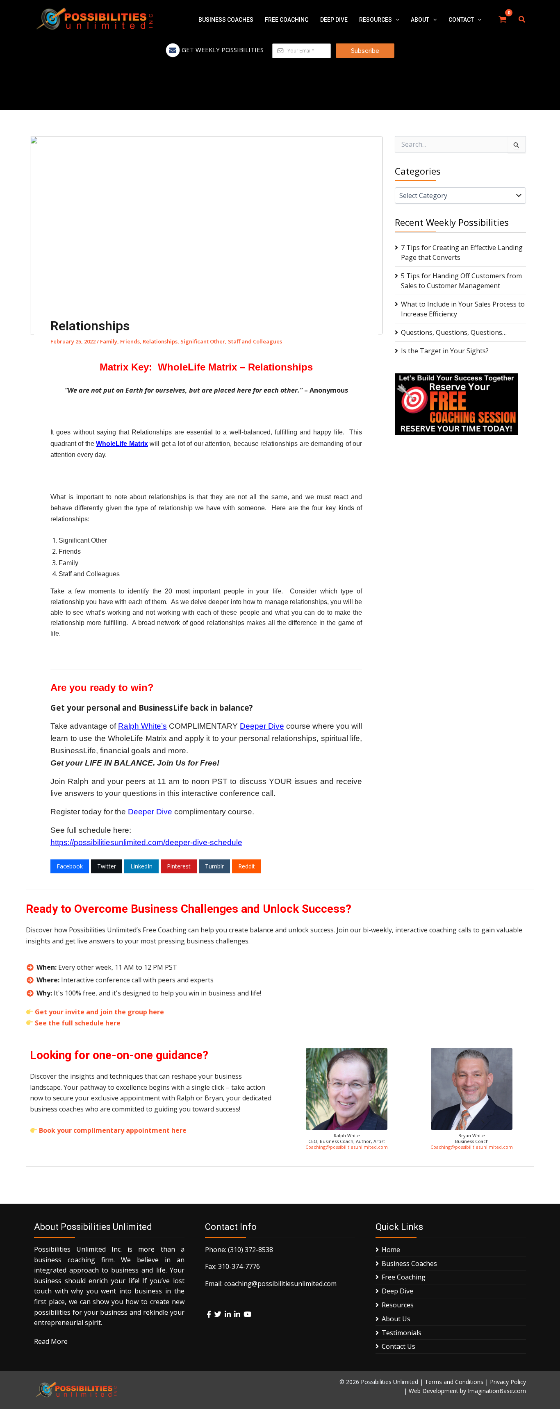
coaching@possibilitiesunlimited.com (280, 1283)
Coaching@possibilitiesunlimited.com (346, 1147)
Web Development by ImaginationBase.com (467, 1391)
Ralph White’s (142, 726)
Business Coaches (409, 1263)
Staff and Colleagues (255, 341)
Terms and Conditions (454, 1382)
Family (108, 341)
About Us (396, 1318)
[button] (395, 19)
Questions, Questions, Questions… (454, 332)
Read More (51, 1341)
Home (391, 1249)
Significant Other (202, 341)
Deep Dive (397, 1290)
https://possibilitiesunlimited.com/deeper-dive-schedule (146, 842)
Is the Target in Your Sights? (445, 350)
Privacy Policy (508, 1382)
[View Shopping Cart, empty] (502, 19)
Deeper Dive (262, 726)
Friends (130, 341)
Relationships (160, 341)
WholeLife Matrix (122, 443)
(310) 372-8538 (250, 1249)
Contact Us (398, 1346)
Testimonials (401, 1332)
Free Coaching (404, 1277)
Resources (398, 1304)
